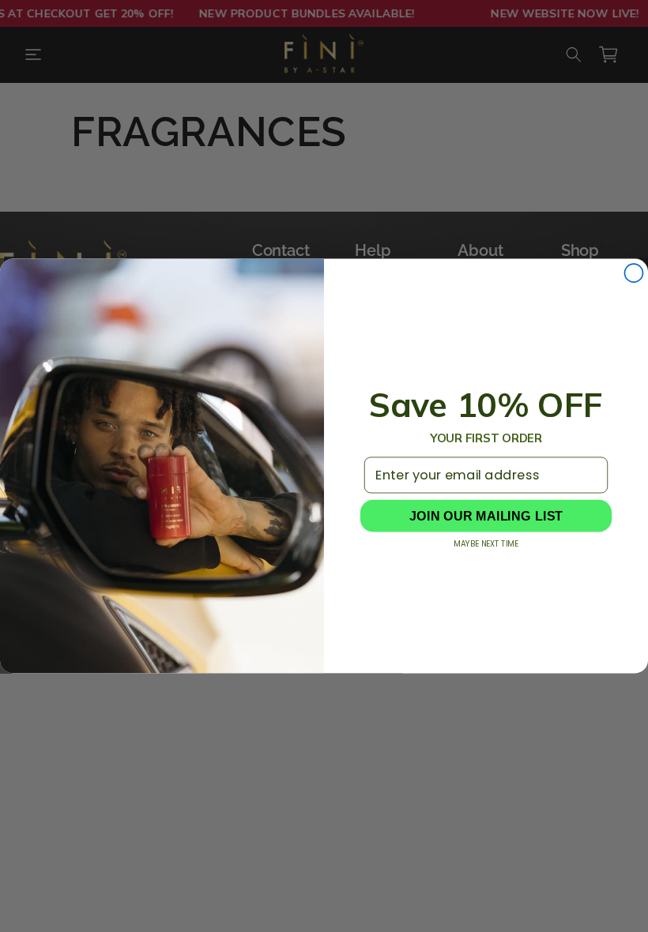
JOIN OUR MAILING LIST (486, 516)
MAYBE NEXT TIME (486, 544)
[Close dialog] (633, 273)
